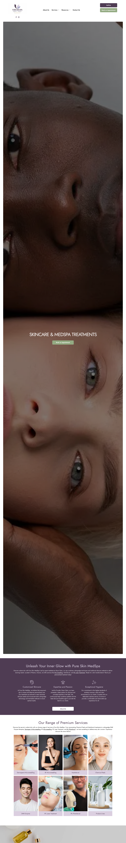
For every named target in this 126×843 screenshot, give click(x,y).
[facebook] (16, 17)
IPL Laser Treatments (79, 673)
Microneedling (58, 673)
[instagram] (19, 17)
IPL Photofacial (71, 729)
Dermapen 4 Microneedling (33, 729)
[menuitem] (46, 10)
